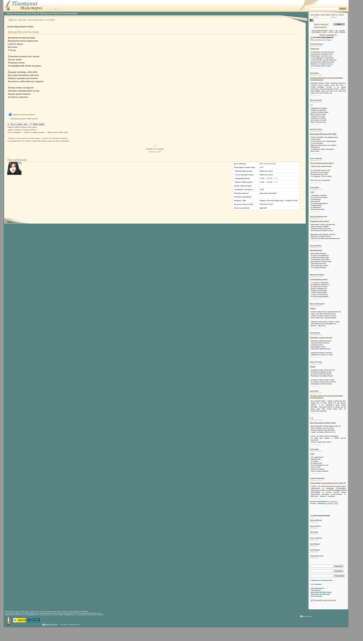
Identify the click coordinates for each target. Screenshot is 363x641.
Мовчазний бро (316, 250)
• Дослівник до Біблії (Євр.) (321, 592)
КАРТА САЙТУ (10, 611)
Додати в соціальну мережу (24, 115)
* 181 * (312, 192)
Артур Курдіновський (318, 216)
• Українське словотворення (321, 580)
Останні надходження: (319, 501)
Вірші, (13, 19)
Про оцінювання (14, 132)
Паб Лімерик (315, 333)
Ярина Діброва (316, 520)
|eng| (74, 13)
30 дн (334, 501)
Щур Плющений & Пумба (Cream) (323, 423)
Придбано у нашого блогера (321, 337)
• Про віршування (317, 588)
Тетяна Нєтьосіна (316, 556)
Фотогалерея (316, 30)
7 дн (329, 501)
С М (311, 418)
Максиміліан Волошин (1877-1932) (323, 134)
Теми (323, 14)
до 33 (324, 32)
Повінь (313, 366)
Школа (328, 14)
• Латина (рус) (315, 590)
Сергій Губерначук (317, 478)
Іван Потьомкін (316, 129)
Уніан (331, 30)
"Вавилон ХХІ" (155, 152)
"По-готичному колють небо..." (322, 163)
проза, (23, 19)
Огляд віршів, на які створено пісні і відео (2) (328, 483)
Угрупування (316, 32)
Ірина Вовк (314, 73)
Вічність (342, 32)
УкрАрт (341, 14)
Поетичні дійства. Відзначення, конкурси (54, 611)
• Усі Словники (316, 584)
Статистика (67, 13)
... (338, 501)
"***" (155, 146)
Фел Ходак (314, 532)
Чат (336, 30)
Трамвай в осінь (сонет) (319, 221)
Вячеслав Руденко (317, 275)
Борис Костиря (316, 362)
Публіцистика (46, 13)
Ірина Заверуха (21, 27)
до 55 (331, 32)
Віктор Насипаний (317, 304)
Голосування (314, 14)
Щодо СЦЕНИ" (74, 611)
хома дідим (314, 187)
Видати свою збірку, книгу (58, 132)
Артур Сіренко (315, 245)
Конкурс (334, 14)
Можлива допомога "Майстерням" (24, 119)
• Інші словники (316, 596)
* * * (311, 105)
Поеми (17, 13)
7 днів (336, 503)
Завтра (312, 308)
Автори (10, 13)
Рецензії (35, 13)
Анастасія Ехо (315, 526)
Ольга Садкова (316, 158)
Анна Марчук (315, 544)
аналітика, (36, 19)
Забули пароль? (320, 27)
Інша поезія (26, 13)
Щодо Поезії (35, 611)
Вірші (31, 27)
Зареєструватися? (321, 24)
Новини (324, 30)
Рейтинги (57, 13)
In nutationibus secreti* (319, 279)
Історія (342, 30)
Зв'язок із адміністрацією (35, 132)
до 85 (336, 32)
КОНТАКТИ (84, 611)
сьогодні (329, 503)
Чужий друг (314, 49)
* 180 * (312, 454)
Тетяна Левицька (316, 44)
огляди (50, 19)
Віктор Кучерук (316, 100)
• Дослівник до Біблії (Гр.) (320, 594)
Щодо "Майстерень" (23, 611)
